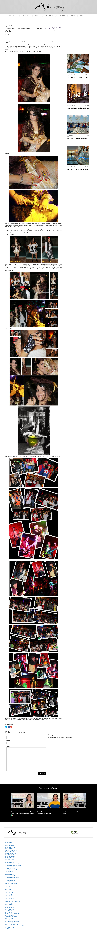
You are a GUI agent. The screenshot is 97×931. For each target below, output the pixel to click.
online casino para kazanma (12, 877)
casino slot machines (10, 898)
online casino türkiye (10, 862)
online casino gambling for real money (14, 863)
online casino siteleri (10, 847)
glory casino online (9, 845)
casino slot (7, 886)
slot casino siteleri (9, 888)
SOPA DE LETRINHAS (49, 15)
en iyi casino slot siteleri (11, 900)
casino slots (8, 891)
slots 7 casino (8, 889)
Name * (8, 735)
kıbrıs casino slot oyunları (11, 916)
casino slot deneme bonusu (11, 924)
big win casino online (10, 880)
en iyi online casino (9, 882)
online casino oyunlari (10, 885)
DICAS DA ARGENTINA (13, 15)
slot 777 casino (9, 928)
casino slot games (9, 897)
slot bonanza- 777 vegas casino (13, 901)
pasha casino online (10, 856)
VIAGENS (82, 15)
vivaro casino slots (9, 909)
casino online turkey (10, 857)
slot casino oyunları (9, 903)
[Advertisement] (78, 44)
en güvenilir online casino (11, 844)
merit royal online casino (11, 850)
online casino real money (11, 866)
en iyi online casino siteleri (11, 870)
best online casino (9, 854)
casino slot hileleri (9, 918)
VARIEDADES (72, 15)
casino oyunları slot (9, 915)
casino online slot (9, 848)
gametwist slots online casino (12, 876)
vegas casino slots (9, 922)
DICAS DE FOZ (37, 15)
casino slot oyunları (9, 895)
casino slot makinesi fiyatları (12, 913)
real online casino (9, 879)
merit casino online (9, 859)
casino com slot (9, 912)
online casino (8, 842)
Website (8, 740)
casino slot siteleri (9, 892)
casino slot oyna (9, 894)
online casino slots (9, 851)
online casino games (10, 873)
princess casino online (10, 853)
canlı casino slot (9, 919)
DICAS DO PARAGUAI (26, 15)
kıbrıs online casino (9, 871)
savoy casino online (10, 868)
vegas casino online (10, 874)
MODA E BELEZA (62, 15)
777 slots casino (9, 910)
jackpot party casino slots (11, 927)
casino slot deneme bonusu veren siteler (15, 925)
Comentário (8, 746)
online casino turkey (10, 860)
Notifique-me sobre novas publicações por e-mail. (61, 737)
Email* (29, 735)
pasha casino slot (9, 907)
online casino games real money (13, 865)
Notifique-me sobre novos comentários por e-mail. (61, 735)
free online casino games (11, 883)
